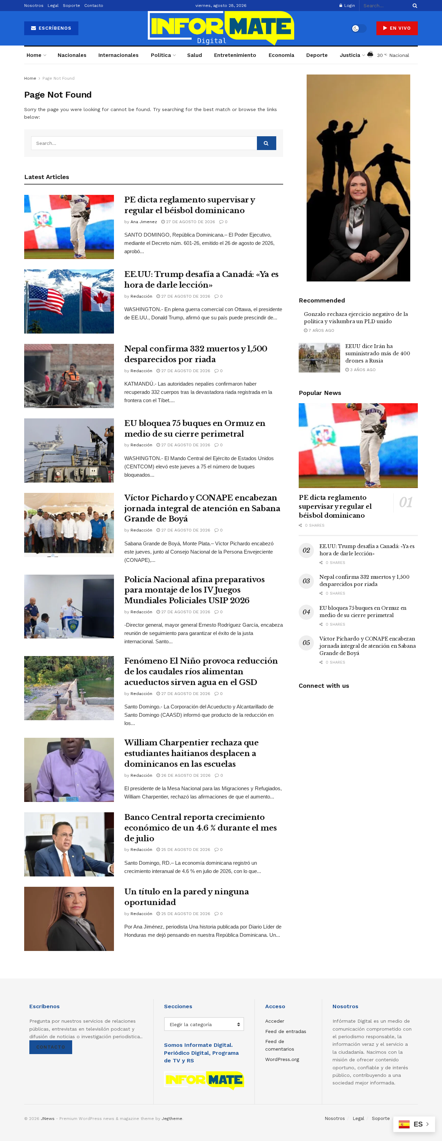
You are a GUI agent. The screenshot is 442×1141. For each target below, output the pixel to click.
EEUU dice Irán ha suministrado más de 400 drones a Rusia (377, 353)
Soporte (71, 5)
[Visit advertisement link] (358, 178)
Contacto (93, 5)
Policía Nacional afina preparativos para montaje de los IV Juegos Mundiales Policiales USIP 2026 (194, 590)
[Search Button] (413, 5)
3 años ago (362, 369)
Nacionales (72, 55)
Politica (161, 55)
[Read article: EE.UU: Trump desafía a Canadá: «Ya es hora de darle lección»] (69, 301)
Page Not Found (58, 78)
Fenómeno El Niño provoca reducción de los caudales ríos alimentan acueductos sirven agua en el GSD (201, 671)
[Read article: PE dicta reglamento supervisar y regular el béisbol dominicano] (69, 227)
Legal (53, 5)
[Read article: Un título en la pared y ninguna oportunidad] (69, 919)
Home (34, 55)
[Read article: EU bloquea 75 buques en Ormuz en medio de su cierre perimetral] (69, 450)
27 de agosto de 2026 (190, 221)
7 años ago (320, 330)
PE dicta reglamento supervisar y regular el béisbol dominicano (335, 506)
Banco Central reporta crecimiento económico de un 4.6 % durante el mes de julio (200, 828)
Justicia (350, 55)
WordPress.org (282, 1059)
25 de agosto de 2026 (185, 849)
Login (349, 5)
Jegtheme (172, 1118)
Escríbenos (54, 28)
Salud (194, 55)
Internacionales (118, 55)
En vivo (399, 28)
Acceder (274, 1021)
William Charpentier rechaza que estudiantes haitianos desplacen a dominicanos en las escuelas (191, 753)
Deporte (317, 55)
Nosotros (34, 5)
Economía (281, 55)
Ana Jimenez (144, 221)
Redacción (141, 296)
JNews (48, 1118)
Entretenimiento (235, 55)
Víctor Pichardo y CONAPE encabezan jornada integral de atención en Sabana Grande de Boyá (202, 508)
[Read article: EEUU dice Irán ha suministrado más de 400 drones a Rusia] (319, 358)
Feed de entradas (285, 1031)
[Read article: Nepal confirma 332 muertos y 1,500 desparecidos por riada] (69, 376)
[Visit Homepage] (221, 28)
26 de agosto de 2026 (185, 775)
